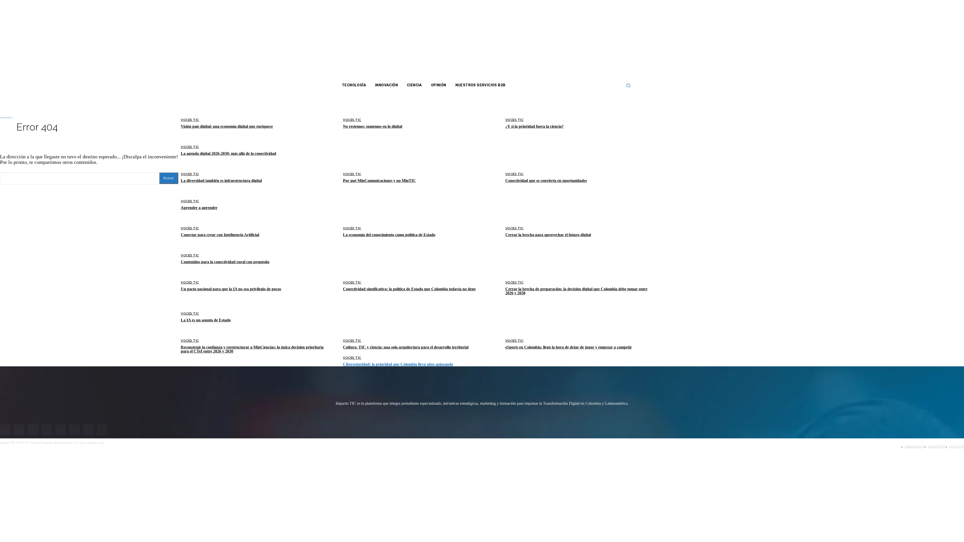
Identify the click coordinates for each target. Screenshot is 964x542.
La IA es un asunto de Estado (206, 320)
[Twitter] (584, 40)
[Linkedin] (591, 40)
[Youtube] (598, 40)
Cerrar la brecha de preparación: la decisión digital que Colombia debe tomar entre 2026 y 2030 (576, 291)
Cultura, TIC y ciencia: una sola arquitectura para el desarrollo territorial (405, 347)
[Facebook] (571, 40)
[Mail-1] (611, 40)
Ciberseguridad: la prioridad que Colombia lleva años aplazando (398, 364)
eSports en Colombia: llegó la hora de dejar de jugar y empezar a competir (568, 347)
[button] (628, 85)
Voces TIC (190, 255)
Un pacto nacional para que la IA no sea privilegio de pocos (231, 289)
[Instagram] (578, 40)
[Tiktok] (604, 40)
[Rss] (618, 40)
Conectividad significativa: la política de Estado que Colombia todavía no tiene (409, 289)
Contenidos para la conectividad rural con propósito (225, 262)
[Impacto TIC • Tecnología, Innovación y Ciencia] (380, 152)
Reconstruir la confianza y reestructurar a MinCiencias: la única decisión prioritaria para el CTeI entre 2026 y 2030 (252, 349)
